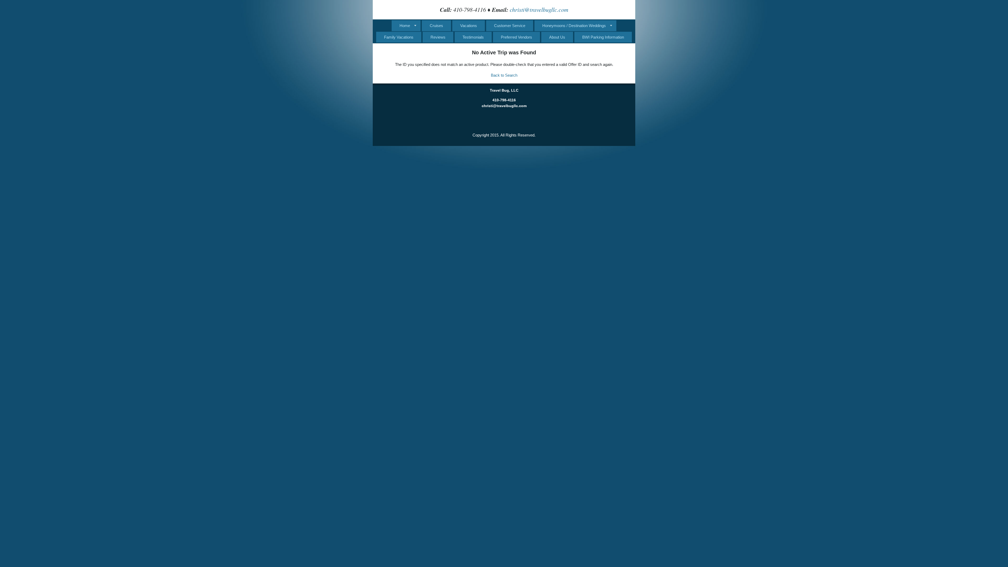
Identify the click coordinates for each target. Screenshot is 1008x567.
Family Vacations (398, 37)
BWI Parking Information (603, 37)
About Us (557, 37)
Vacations (468, 25)
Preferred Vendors (516, 37)
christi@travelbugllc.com (539, 9)
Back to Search (504, 75)
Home (405, 25)
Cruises (436, 25)
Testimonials (473, 37)
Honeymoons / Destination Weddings (574, 25)
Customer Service (509, 25)
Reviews (437, 37)
